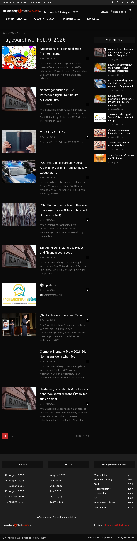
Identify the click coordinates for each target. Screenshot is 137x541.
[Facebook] (113, 3)
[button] (130, 11)
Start (4, 33)
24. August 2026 (14, 485)
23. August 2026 (14, 491)
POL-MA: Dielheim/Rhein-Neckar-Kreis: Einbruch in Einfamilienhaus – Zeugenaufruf (63, 167)
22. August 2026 (14, 496)
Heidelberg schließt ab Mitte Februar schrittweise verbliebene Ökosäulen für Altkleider (64, 394)
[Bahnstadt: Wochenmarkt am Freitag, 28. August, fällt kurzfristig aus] (100, 52)
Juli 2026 (55, 480)
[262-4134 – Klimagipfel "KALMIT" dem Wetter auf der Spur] (100, 117)
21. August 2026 (14, 501)
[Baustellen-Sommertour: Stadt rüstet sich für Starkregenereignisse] (100, 67)
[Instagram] (118, 3)
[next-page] (20, 436)
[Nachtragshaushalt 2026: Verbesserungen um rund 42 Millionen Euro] (19, 99)
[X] (123, 3)
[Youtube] (132, 3)
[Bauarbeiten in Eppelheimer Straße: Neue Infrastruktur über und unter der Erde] (100, 99)
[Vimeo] (127, 3)
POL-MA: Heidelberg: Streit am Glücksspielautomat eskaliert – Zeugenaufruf (121, 83)
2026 (11, 33)
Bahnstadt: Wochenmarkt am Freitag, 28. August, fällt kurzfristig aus (121, 52)
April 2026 (56, 496)
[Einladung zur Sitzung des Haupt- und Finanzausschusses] (19, 256)
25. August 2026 (14, 480)
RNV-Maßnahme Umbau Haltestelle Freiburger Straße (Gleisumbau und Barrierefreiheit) (63, 210)
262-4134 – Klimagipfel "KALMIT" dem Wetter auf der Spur (120, 117)
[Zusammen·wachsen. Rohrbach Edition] (100, 145)
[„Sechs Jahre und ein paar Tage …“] (19, 324)
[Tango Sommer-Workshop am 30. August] (100, 158)
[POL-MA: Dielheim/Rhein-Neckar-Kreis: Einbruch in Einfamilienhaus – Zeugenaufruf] (19, 171)
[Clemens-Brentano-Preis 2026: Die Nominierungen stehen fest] (19, 360)
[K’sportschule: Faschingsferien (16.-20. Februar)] (19, 57)
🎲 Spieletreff (49, 285)
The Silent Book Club (53, 132)
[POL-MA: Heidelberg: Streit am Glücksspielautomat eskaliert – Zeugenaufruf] (100, 83)
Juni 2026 (56, 485)
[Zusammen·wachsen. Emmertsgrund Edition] (100, 133)
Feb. (19, 33)
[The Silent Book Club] (19, 141)
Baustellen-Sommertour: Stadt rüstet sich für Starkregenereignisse (120, 68)
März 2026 (56, 501)
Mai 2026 (55, 491)
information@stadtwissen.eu (119, 525)
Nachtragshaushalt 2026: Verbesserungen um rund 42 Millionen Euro (59, 95)
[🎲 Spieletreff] (19, 294)
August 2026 (57, 475)
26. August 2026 (14, 475)
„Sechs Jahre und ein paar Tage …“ (62, 315)
